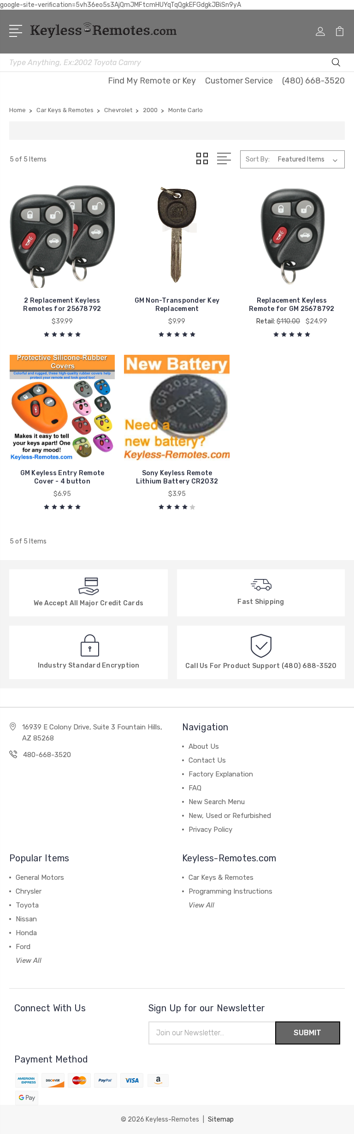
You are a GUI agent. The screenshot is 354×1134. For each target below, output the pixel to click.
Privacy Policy (210, 829)
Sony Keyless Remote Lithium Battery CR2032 (177, 477)
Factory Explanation (221, 774)
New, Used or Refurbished (230, 816)
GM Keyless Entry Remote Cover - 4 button (62, 477)
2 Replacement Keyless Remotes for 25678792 (62, 305)
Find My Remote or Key (152, 81)
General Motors (40, 877)
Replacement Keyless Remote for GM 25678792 (292, 305)
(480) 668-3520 (313, 81)
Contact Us (207, 760)
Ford (23, 947)
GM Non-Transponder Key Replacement (177, 305)
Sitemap (221, 1119)
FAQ (195, 788)
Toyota (27, 905)
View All (28, 960)
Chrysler (28, 891)
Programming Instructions (230, 891)
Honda (26, 933)
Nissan (26, 919)
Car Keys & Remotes (221, 877)
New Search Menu (217, 802)
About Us (204, 746)
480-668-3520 (47, 755)
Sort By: (258, 159)
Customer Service (239, 81)
